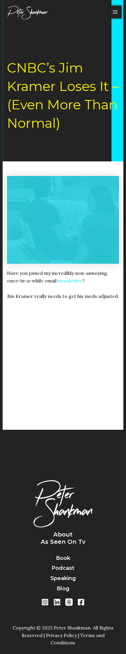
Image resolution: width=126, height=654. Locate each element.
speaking (63, 578)
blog (63, 588)
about (63, 534)
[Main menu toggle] (115, 12)
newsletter (70, 281)
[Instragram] (45, 602)
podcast (63, 568)
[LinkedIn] (57, 602)
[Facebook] (81, 602)
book (63, 558)
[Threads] (69, 602)
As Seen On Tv (63, 541)
